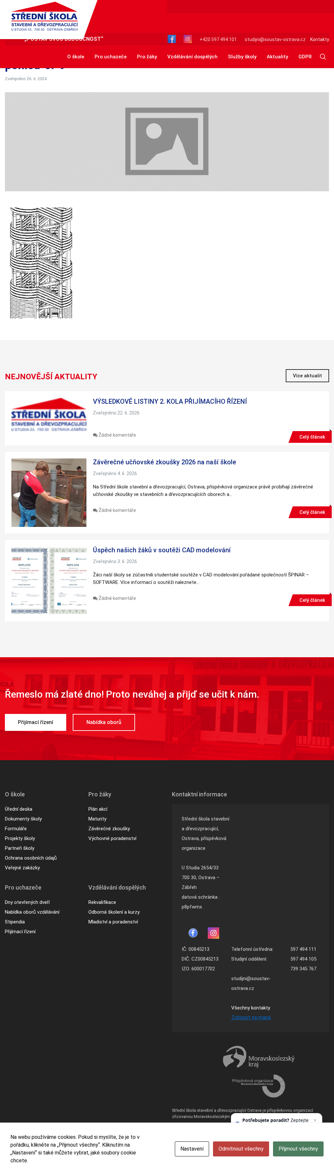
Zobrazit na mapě (251, 1017)
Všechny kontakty (250, 1008)
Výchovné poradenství (112, 838)
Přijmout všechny (298, 1149)
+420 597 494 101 (218, 39)
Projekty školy (20, 838)
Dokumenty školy (23, 819)
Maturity (97, 819)
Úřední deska (18, 809)
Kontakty (319, 39)
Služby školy (242, 57)
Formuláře (16, 829)
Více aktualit (307, 376)
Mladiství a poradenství (113, 922)
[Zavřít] (315, 1120)
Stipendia (15, 922)
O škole (75, 57)
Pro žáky (147, 57)
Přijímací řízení (35, 722)
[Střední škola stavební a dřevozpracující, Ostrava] (44, 16)
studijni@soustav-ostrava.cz (275, 39)
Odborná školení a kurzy (114, 912)
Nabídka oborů (103, 722)
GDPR (304, 57)
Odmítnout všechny (241, 1149)
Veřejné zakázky (22, 868)
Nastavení (192, 1149)
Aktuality (277, 57)
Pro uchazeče (111, 57)
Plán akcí (97, 809)
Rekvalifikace (102, 902)
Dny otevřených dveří (27, 902)
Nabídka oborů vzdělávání (32, 912)
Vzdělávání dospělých (192, 57)
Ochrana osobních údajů (31, 858)
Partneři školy (19, 848)
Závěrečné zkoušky (109, 829)
